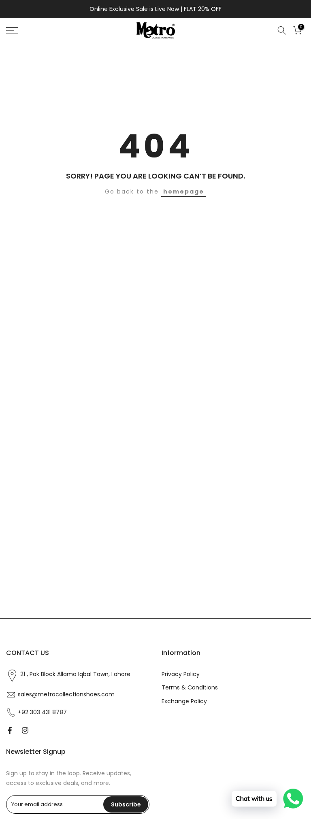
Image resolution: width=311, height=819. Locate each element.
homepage (183, 191)
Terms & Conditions (190, 687)
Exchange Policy (184, 701)
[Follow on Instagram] (25, 730)
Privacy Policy (181, 674)
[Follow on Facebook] (9, 730)
